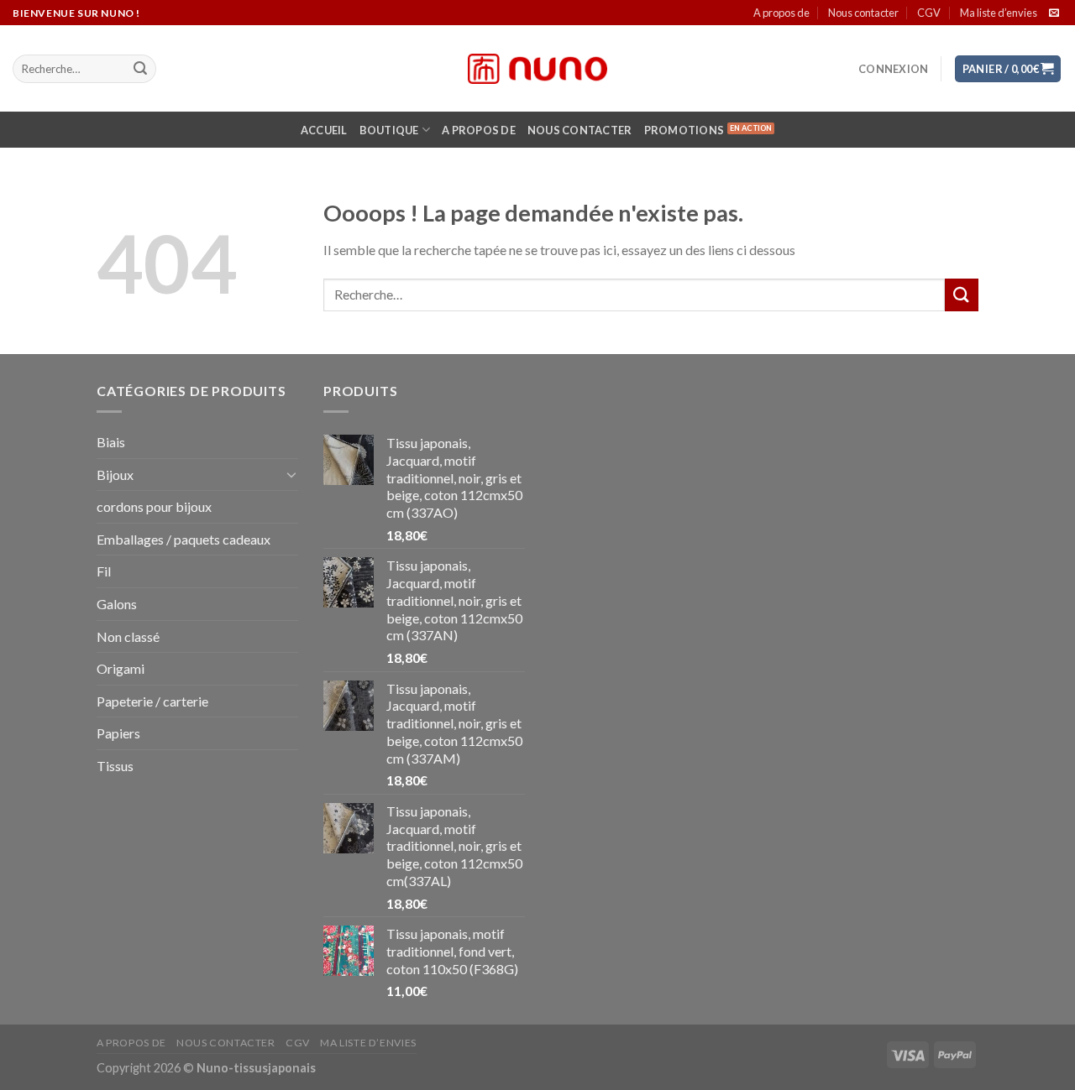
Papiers (118, 733)
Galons (117, 604)
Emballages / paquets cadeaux (183, 539)
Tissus (115, 766)
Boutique (389, 130)
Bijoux (115, 474)
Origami (120, 668)
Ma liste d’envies (998, 12)
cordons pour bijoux (154, 506)
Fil (104, 571)
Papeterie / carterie (152, 701)
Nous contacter (863, 12)
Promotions (684, 130)
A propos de (781, 12)
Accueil (324, 130)
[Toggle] (291, 474)
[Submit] (140, 69)
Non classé (128, 636)
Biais (111, 442)
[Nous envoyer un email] (1054, 13)
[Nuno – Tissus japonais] (537, 69)
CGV (929, 12)
